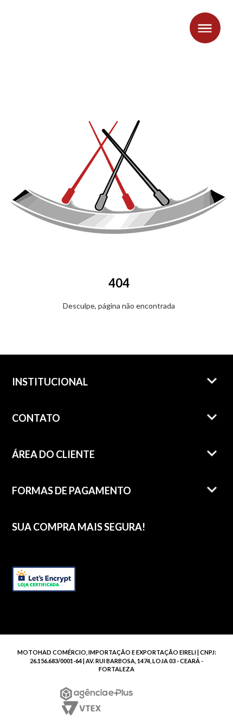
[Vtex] (80, 708)
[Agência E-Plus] (97, 693)
